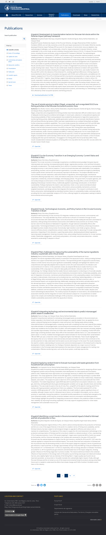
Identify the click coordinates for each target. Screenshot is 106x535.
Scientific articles (13, 50)
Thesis (10, 85)
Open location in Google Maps (15, 515)
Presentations (12, 68)
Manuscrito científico (14, 65)
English (98, 1)
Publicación (11, 72)
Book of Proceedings (14, 53)
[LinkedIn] (44, 485)
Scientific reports (12, 75)
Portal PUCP (58, 501)
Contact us (8, 511)
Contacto (98, 19)
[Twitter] (41, 485)
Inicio (7, 15)
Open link (37, 147)
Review (10, 78)
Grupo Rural (58, 505)
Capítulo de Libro (12, 56)
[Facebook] (38, 485)
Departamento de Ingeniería (63, 508)
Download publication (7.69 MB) (43, 95)
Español (91, 1)
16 (70, 476)
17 (74, 476)
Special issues (12, 82)
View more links (95, 519)
